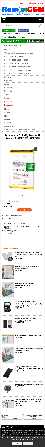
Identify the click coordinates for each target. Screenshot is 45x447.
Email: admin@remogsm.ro (13, 37)
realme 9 (20, 243)
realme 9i (27, 243)
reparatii (10, 241)
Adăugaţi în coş (24, 210)
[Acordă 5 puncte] (19, 201)
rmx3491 (5, 243)
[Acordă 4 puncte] (17, 201)
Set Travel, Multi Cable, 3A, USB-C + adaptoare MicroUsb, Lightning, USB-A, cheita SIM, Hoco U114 (28, 304)
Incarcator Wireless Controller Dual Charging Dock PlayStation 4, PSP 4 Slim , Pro (29, 254)
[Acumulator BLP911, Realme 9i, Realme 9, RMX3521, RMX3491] (22, 194)
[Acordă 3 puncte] (14, 201)
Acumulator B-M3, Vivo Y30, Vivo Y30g (28, 335)
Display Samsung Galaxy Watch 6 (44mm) (29, 384)
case (29, 245)
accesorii (17, 241)
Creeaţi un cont (9, 30)
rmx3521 (12, 243)
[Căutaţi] (40, 26)
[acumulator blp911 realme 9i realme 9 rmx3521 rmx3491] (23, 196)
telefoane (18, 245)
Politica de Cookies (8, 437)
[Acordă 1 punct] (10, 201)
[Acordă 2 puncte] (12, 201)
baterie (24, 241)
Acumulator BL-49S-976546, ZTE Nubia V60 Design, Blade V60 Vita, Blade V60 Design (28, 401)
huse (25, 245)
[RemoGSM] (23, 15)
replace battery (33, 241)
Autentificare (23, 30)
